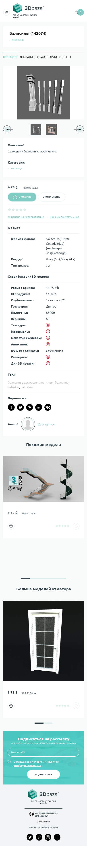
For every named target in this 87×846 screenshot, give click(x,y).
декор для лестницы (39, 382)
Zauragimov (46, 424)
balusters (27, 387)
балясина (61, 382)
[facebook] (11, 407)
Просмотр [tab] (10, 56)
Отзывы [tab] (65, 56)
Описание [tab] (27, 56)
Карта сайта (43, 821)
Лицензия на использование (26, 216)
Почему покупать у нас (64, 216)
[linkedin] (38, 407)
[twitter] (20, 407)
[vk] (47, 407)
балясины (15, 382)
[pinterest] (29, 407)
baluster (13, 387)
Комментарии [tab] (47, 56)
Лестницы (18, 40)
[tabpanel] (43, 251)
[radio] (9, 209)
